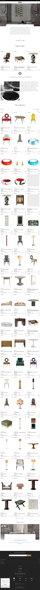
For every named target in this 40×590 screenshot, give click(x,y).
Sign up (29, 555)
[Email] (23, 40)
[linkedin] (18, 40)
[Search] (36, 2)
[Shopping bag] (39, 2)
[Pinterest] (20, 40)
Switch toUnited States (5, 586)
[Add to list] (12, 51)
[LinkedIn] (21, 573)
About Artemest (3, 0)
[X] (22, 40)
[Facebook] (16, 40)
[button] (3, 15)
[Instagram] (15, 573)
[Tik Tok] (19, 573)
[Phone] (19, 568)
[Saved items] (37, 2)
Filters (2, 109)
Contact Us (37, 0)
